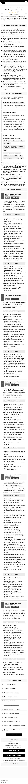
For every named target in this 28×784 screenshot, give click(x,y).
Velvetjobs (3, 2)
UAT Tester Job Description (9, 688)
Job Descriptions (8, 7)
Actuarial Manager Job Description (11, 692)
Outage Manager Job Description (11, 717)
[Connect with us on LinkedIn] (5, 782)
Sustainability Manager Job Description (12, 721)
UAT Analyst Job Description (10, 684)
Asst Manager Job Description (10, 700)
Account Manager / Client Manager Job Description (14, 725)
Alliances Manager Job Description (11, 696)
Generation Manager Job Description (11, 709)
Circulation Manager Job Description (11, 705)
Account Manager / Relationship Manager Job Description (13, 730)
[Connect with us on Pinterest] (3, 782)
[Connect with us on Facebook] (1, 782)
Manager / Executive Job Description (11, 713)
